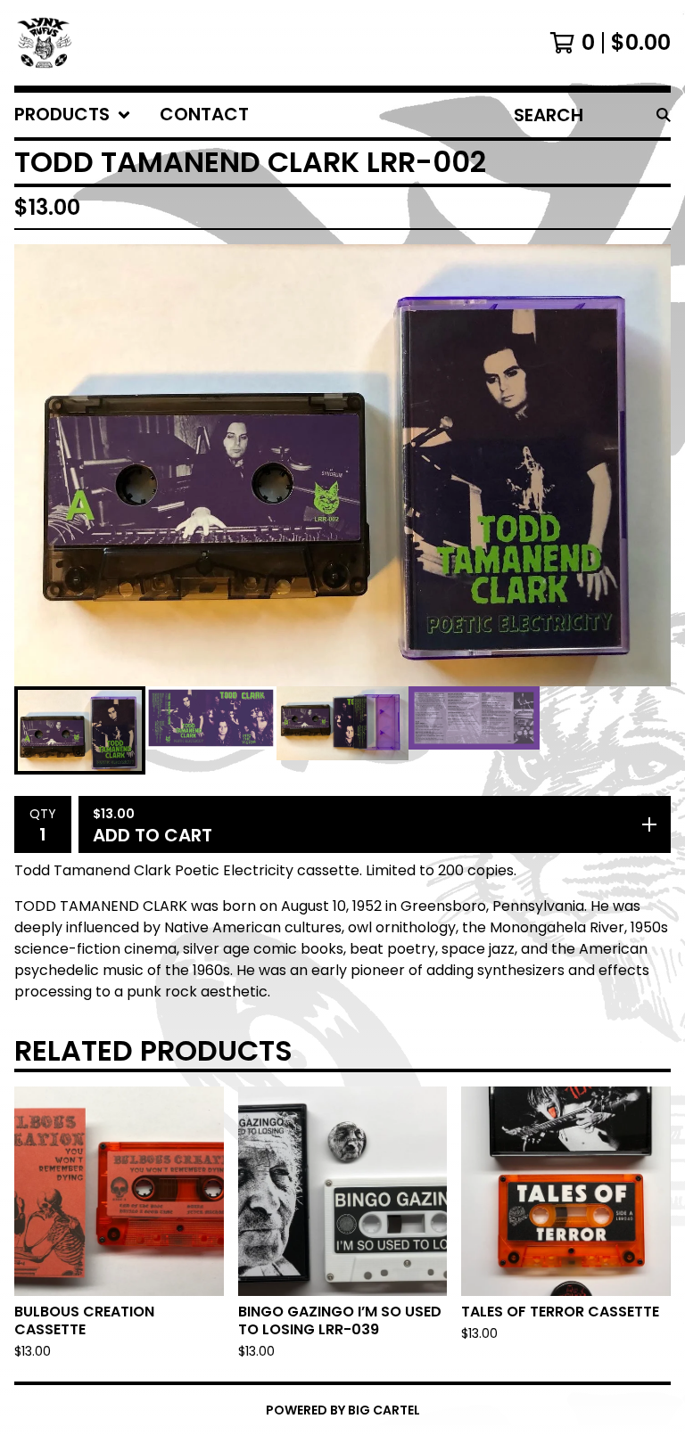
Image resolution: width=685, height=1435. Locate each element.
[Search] (663, 115)
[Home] (45, 42)
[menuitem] (72, 115)
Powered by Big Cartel (343, 1410)
